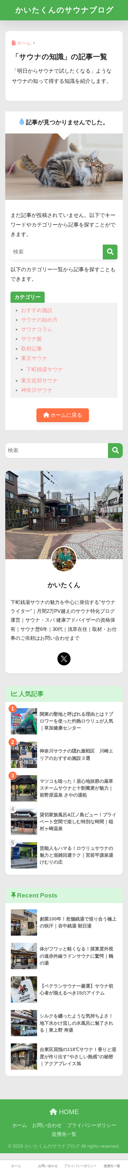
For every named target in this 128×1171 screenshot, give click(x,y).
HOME (68, 1111)
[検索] (110, 252)
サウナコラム (37, 329)
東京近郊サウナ (39, 380)
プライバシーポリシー (91, 1125)
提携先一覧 (64, 1134)
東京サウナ (34, 358)
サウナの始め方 (39, 320)
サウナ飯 (31, 339)
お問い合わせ (47, 1125)
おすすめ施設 (37, 310)
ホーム (19, 1125)
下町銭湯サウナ (44, 369)
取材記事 (31, 348)
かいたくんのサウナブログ (64, 10)
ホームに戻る (65, 415)
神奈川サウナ (37, 390)
